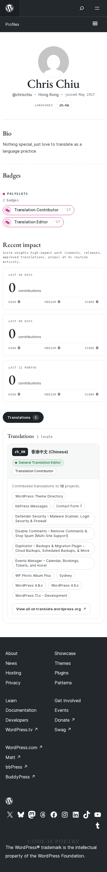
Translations (22, 417)
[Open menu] (98, 8)
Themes (63, 663)
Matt (13, 757)
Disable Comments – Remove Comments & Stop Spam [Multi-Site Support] (51, 533)
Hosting (13, 673)
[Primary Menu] (95, 24)
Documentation (20, 710)
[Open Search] (81, 8)
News (11, 663)
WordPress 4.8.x (29, 585)
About (11, 653)
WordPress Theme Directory (39, 496)
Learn (11, 700)
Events (62, 710)
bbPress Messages (31, 506)
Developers (16, 720)
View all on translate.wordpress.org (48, 609)
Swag (63, 729)
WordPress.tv (21, 729)
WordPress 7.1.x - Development (41, 595)
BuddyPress (20, 777)
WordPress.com (24, 747)
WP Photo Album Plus (33, 575)
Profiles (12, 24)
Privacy (13, 682)
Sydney (66, 575)
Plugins (62, 673)
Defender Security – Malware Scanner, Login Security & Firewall (52, 518)
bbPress (16, 767)
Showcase (65, 653)
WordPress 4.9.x (65, 585)
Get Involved (68, 700)
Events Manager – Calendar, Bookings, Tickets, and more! (47, 563)
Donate (65, 720)
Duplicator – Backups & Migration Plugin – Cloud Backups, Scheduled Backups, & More (52, 548)
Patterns (63, 682)
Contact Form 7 (69, 506)
